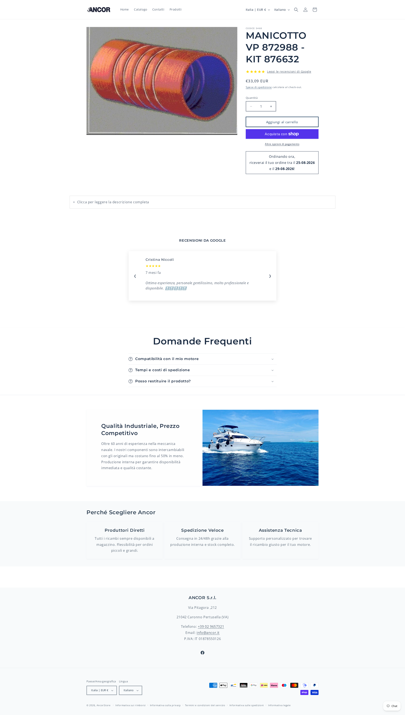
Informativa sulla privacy (165, 705)
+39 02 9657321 (211, 626)
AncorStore (104, 705)
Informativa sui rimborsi (130, 705)
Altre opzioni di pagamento (282, 144)
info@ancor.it (208, 632)
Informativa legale (279, 705)
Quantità (252, 98)
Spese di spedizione (259, 87)
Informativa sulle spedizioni (247, 705)
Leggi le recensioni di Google (289, 72)
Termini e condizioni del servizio (205, 705)
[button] (296, 9)
